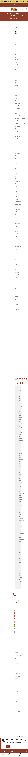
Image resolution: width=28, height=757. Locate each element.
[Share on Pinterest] (16, 31)
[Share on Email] (16, 34)
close (27, 1)
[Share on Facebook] (16, 26)
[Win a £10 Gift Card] (22, 594)
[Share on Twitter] (16, 28)
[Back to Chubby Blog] (14, 594)
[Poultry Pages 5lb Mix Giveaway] (7, 594)
